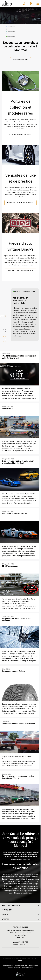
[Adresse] (30, 3)
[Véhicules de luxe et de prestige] (20, 156)
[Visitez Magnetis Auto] (20, 975)
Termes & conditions (8, 965)
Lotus (30, 884)
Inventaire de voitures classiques (20, 135)
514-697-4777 (23, 942)
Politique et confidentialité (21, 965)
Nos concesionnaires (20, 60)
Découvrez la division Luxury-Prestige (20, 203)
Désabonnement (33, 965)
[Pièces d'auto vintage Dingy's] (20, 224)
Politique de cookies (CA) (14, 967)
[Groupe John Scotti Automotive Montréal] (7, 4)
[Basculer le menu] (36, 3)
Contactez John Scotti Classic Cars (20, 271)
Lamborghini (19, 881)
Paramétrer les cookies (27, 967)
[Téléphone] (24, 3)
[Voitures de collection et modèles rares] (20, 82)
